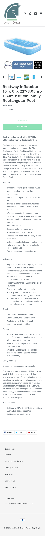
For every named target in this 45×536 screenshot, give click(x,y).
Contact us (10, 481)
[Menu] (40, 13)
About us (9, 474)
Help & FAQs (10, 487)
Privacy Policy (11, 468)
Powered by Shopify (33, 528)
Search (8, 455)
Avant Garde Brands (17, 528)
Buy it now (22, 127)
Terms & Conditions (14, 461)
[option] (11, 77)
